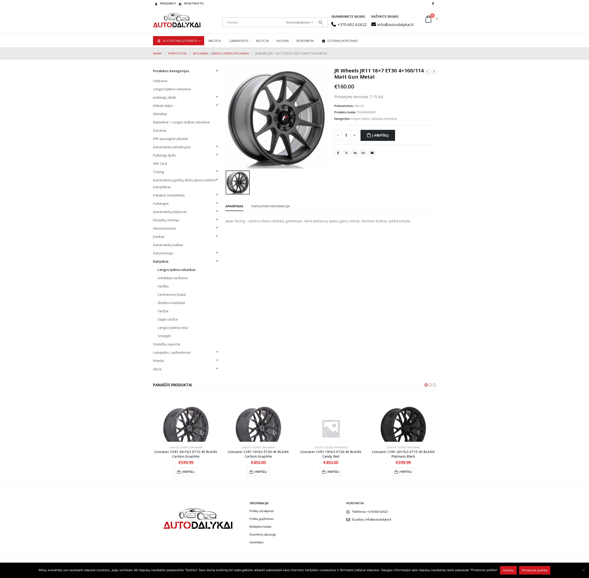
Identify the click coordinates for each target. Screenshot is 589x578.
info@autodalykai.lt (395, 24)
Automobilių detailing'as (172, 147)
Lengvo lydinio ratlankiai (367, 119)
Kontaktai (305, 41)
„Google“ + (363, 153)
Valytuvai (160, 80)
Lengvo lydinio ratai (173, 327)
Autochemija (163, 253)
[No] (583, 570)
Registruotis (194, 3)
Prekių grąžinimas (262, 519)
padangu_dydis (164, 97)
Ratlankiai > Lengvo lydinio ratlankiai (181, 122)
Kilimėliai (160, 113)
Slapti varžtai (168, 319)
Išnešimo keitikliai (171, 302)
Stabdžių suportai (166, 344)
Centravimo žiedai (172, 294)
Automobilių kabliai (168, 244)
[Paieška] (320, 22)
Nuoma (283, 41)
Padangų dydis (164, 155)
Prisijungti (168, 3)
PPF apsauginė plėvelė (170, 138)
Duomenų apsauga (263, 534)
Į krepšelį (380, 135)
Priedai (158, 360)
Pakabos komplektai (169, 195)
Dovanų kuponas (342, 41)
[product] (185, 419)
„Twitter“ (346, 153)
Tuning (158, 171)
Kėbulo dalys (163, 105)
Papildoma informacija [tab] (270, 206)
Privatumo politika (534, 570)
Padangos (161, 203)
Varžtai (163, 311)
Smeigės (164, 335)
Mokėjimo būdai (260, 527)
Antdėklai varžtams (173, 278)
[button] (426, 385)
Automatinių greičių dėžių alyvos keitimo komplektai (184, 183)
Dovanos (160, 130)
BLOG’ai (262, 41)
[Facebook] (433, 3)
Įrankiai (159, 236)
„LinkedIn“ (355, 153)
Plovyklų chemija (166, 220)
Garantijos (238, 41)
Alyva (157, 369)
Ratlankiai (390, 119)
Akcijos (214, 41)
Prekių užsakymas (262, 511)
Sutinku (508, 570)
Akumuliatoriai (164, 228)
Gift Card (160, 163)
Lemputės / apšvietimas (172, 352)
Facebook (338, 153)
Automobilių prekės (180, 41)
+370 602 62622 (352, 24)
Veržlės (163, 286)
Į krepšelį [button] (187, 472)
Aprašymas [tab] (234, 206)
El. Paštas (372, 153)
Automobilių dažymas (170, 211)
